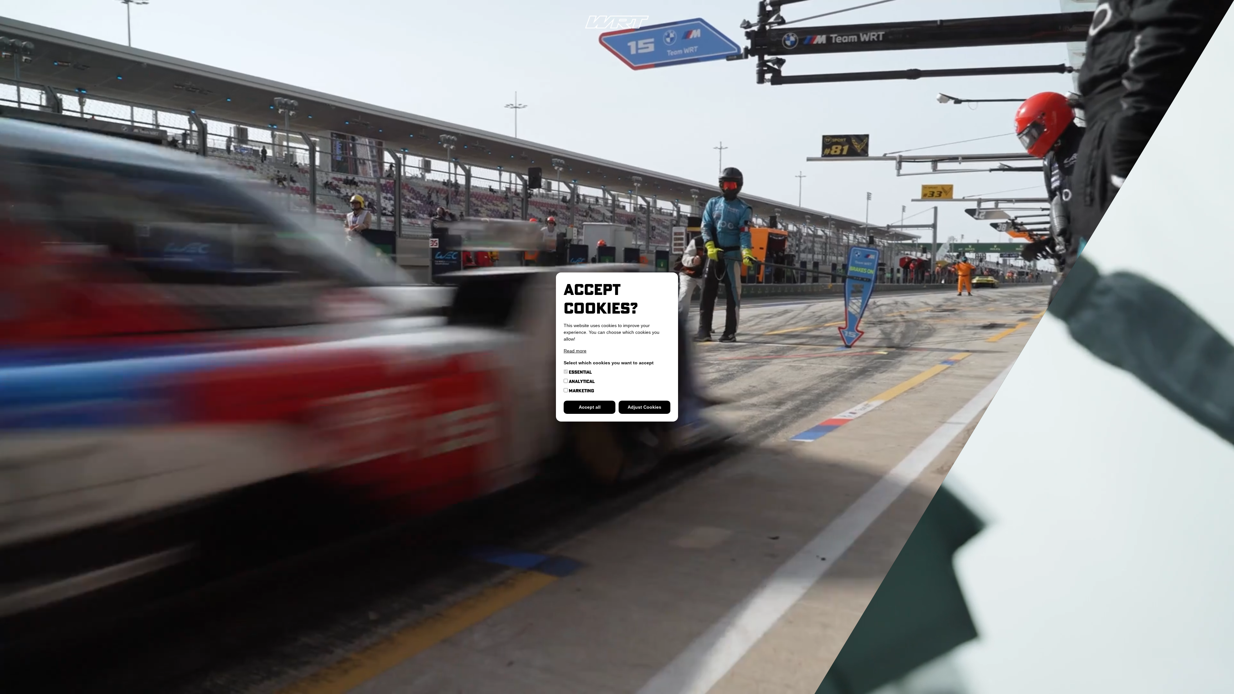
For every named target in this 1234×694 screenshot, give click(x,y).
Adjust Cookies (644, 407)
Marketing (581, 391)
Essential (580, 372)
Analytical (581, 381)
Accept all (590, 407)
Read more (575, 350)
